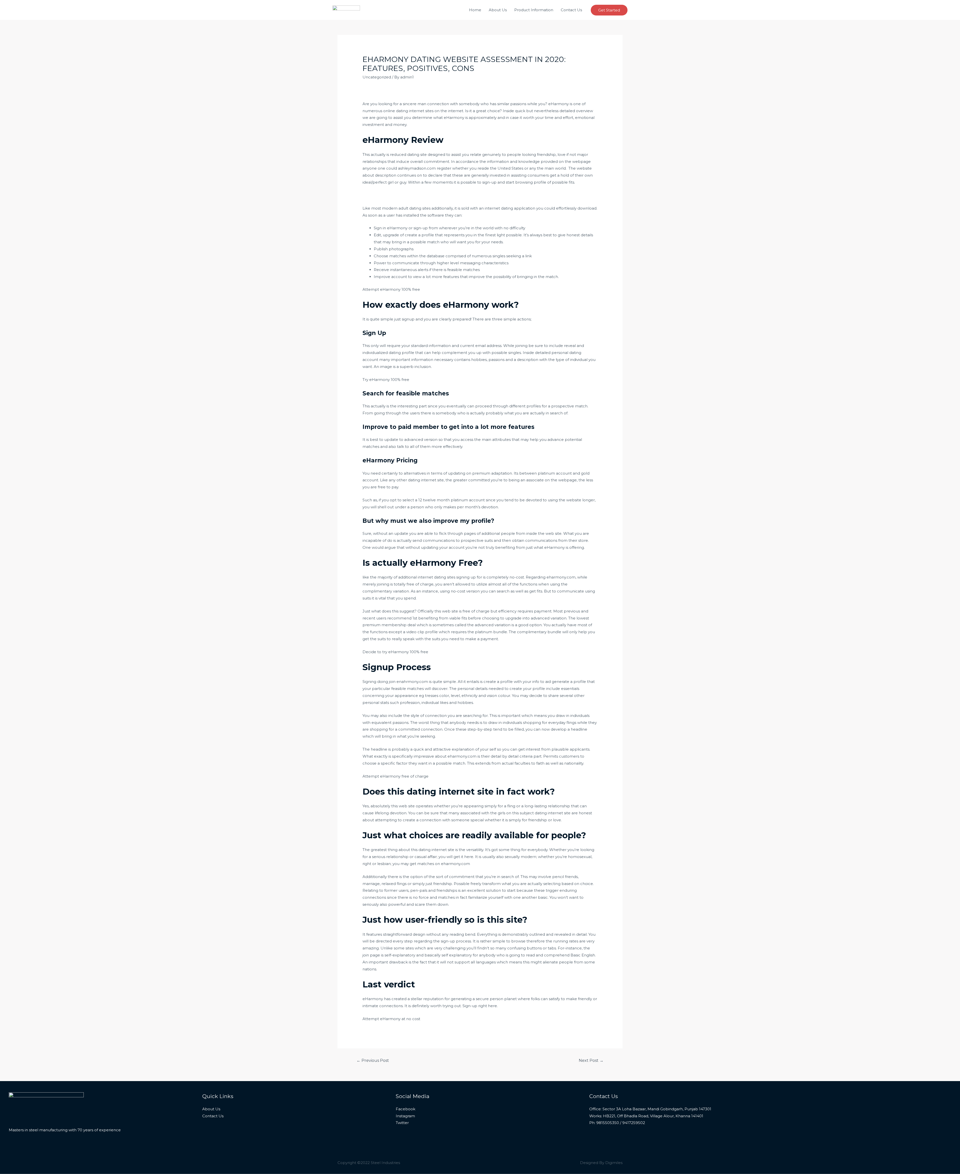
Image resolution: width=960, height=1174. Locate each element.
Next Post (591, 1060)
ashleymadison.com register (424, 168)
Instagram (405, 1116)
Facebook (405, 1109)
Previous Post (372, 1060)
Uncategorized (376, 77)
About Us (498, 9)
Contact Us (571, 9)
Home (475, 9)
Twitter (402, 1122)
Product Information (533, 9)
